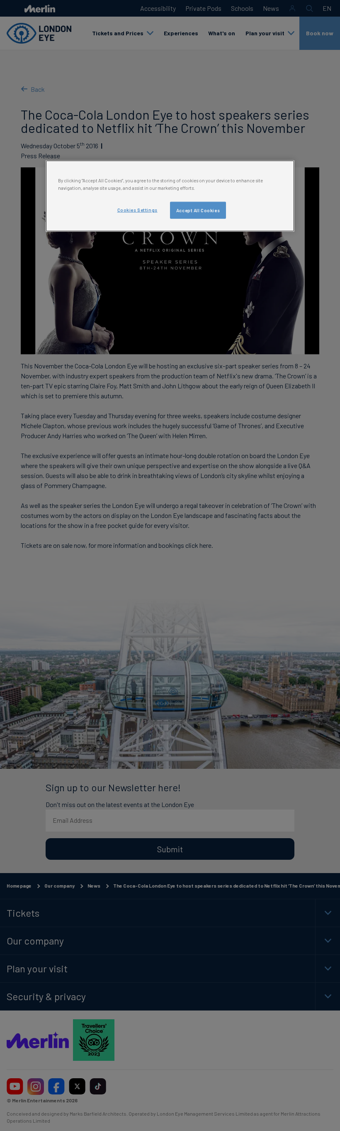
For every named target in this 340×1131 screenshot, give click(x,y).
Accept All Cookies (198, 210)
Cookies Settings (137, 209)
